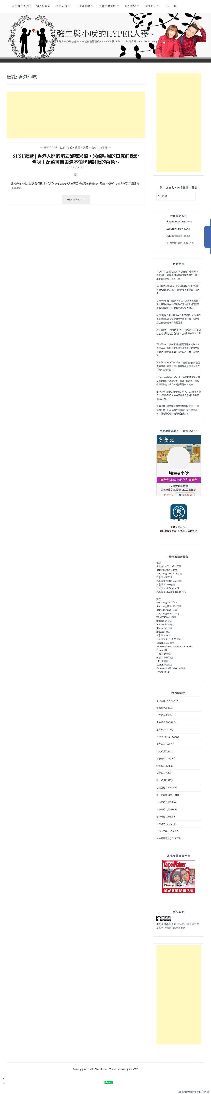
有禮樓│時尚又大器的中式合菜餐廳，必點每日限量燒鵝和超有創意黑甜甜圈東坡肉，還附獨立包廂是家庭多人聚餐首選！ (178, 319)
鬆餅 (158, 773)
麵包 (158, 780)
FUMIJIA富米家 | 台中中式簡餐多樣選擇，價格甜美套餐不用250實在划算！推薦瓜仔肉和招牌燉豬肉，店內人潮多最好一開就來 (178, 381)
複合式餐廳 (161, 795)
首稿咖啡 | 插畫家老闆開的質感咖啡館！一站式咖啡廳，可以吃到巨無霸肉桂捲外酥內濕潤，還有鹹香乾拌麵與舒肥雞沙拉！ (177, 410)
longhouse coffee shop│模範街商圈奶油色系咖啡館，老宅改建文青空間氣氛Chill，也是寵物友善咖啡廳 (178, 366)
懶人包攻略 (43, 6)
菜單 (158, 729)
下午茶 (159, 744)
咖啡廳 (159, 758)
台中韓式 (160, 809)
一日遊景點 (83, 6)
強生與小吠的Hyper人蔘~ (105, 33)
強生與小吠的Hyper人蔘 (182, 243)
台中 (158, 715)
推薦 (158, 708)
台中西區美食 (162, 838)
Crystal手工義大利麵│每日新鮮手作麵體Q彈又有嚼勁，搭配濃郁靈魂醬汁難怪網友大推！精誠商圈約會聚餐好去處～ (177, 275)
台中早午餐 (161, 736)
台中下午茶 (161, 831)
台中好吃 (160, 802)
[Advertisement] (76, 115)
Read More (78, 201)
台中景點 (160, 816)
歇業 (62, 147)
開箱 (179, 566)
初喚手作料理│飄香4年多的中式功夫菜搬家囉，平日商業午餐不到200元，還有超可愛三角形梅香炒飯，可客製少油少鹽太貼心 (177, 304)
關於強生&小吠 (21, 6)
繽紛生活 (150, 6)
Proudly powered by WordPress (90, 1069)
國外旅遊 (130, 6)
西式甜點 (160, 787)
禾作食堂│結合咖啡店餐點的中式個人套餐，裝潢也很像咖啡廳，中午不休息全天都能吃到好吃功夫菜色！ (178, 395)
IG (176, 6)
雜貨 (158, 751)
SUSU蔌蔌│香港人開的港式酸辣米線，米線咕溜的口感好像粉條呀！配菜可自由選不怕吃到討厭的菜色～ (76, 159)
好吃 (158, 766)
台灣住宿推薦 (107, 6)
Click (207, 237)
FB (167, 6)
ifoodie (51, 147)
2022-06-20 (76, 167)
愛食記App (181, 527)
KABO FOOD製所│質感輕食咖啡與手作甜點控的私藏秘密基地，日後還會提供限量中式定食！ (177, 290)
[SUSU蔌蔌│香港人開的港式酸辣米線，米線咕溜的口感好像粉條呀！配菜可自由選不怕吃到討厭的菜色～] (76, 175)
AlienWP (133, 1069)
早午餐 (159, 722)
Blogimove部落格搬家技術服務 (193, 1092)
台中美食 (61, 6)
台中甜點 (160, 824)
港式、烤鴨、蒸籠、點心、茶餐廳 (87, 147)
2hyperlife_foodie (180, 236)
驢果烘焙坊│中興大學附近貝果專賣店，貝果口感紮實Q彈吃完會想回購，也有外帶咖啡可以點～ (178, 333)
